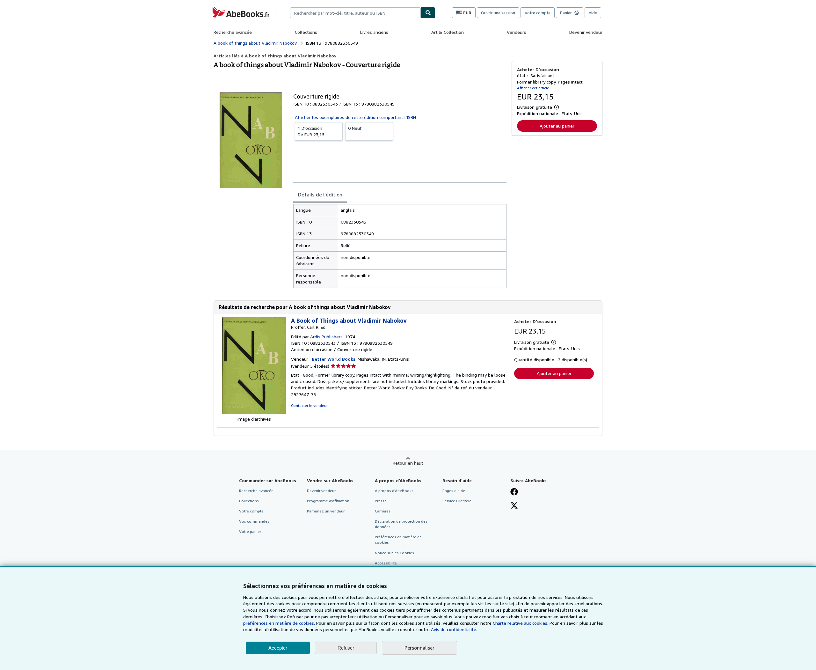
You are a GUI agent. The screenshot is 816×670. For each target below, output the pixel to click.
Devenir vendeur (585, 32)
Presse (381, 500)
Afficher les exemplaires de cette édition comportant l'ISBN (355, 117)
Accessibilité (386, 563)
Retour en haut (408, 463)
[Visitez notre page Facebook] (514, 492)
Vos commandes (254, 521)
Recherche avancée (233, 32)
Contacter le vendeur (309, 405)
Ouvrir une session (498, 12)
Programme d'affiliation (328, 500)
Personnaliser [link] (419, 648)
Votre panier (250, 531)
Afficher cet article (533, 87)
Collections (306, 32)
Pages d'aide (453, 490)
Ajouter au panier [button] (557, 126)
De (311, 131)
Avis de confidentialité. (454, 629)
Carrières (382, 511)
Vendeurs (516, 32)
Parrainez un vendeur (326, 511)
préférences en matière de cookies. (279, 623)
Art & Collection (447, 32)
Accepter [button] (277, 648)
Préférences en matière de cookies (398, 539)
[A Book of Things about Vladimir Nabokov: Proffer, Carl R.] (254, 412)
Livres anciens (374, 32)
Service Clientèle (456, 500)
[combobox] (355, 12)
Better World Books (333, 359)
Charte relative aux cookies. (521, 623)
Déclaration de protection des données (401, 524)
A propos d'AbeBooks (394, 490)
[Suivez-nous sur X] (514, 506)
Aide (593, 12)
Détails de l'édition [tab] (320, 194)
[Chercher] (428, 12)
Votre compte (537, 12)
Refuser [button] (346, 648)
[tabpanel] (399, 246)
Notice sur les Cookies (394, 552)
